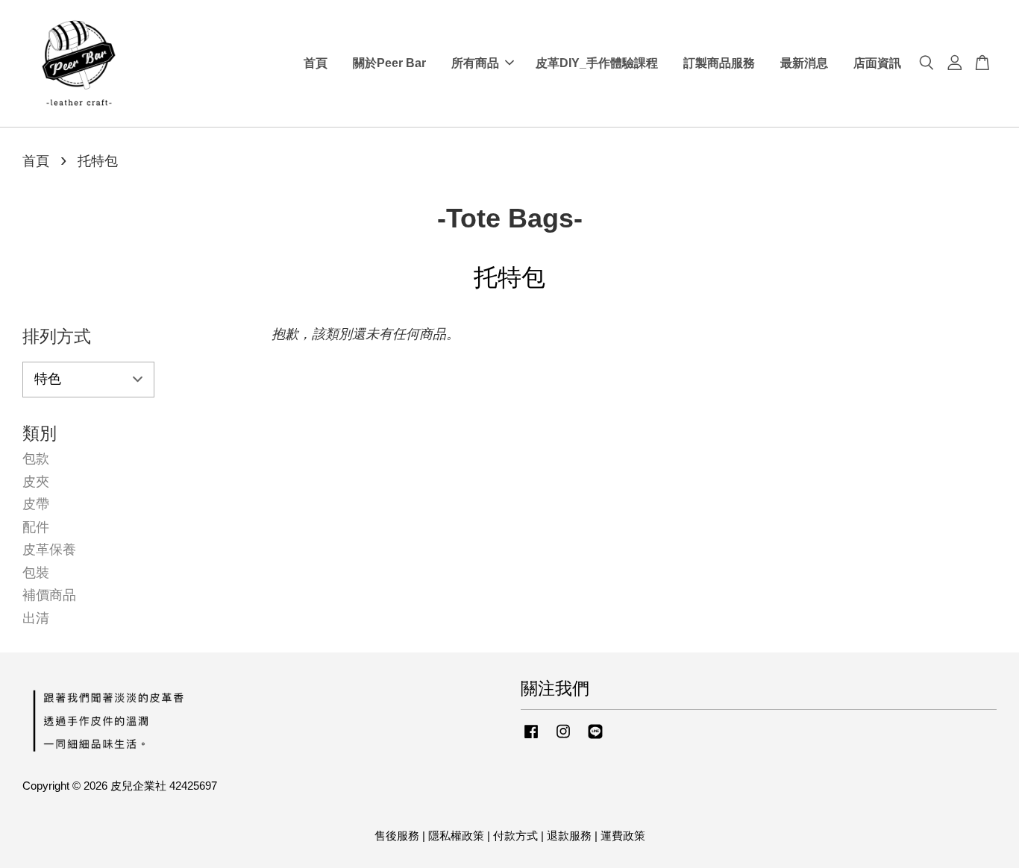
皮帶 (35, 504)
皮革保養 (49, 549)
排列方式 (56, 336)
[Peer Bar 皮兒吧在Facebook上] (531, 738)
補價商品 (49, 595)
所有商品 (475, 63)
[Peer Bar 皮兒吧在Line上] (595, 738)
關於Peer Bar (389, 63)
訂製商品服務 (719, 63)
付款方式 (515, 835)
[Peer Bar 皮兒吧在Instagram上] (563, 738)
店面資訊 (877, 63)
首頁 (315, 63)
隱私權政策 (456, 835)
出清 (35, 618)
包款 (35, 458)
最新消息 (804, 63)
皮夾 (35, 481)
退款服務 (569, 835)
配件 (35, 527)
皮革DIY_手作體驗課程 (597, 63)
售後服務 (396, 835)
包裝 (35, 572)
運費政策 (623, 835)
